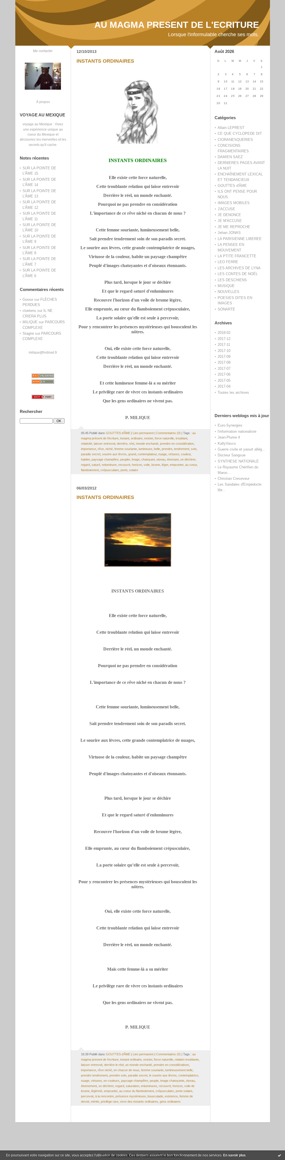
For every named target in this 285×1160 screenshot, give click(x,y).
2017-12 (224, 339)
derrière (122, 443)
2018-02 (224, 333)
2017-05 (224, 380)
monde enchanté (147, 443)
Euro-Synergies (230, 425)
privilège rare (109, 1101)
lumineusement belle (179, 1070)
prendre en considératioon (171, 1064)
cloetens (29, 311)
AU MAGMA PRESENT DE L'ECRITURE (176, 25)
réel (131, 443)
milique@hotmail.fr (43, 352)
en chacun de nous (126, 1070)
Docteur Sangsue (231, 455)
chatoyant (148, 459)
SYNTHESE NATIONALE (238, 461)
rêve (101, 449)
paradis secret (90, 454)
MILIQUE (30, 322)
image (136, 459)
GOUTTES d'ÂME (232, 185)
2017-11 (224, 344)
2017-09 (224, 356)
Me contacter (43, 51)
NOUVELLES (228, 292)
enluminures (149, 1086)
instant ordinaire (131, 1059)
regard (85, 464)
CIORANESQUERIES (235, 140)
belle (157, 449)
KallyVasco (227, 443)
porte (124, 470)
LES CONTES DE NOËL (238, 274)
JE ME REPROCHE (234, 227)
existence (171, 1096)
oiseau (160, 459)
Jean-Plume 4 (229, 437)
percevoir (87, 1096)
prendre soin (117, 1075)
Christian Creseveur (233, 478)
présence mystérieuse (131, 1096)
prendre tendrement (94, 1075)
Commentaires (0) (168, 433)
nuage (162, 454)
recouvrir (124, 464)
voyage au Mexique (37, 124)
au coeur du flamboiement (136, 1091)
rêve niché (105, 1070)
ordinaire (136, 438)
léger (165, 464)
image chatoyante (172, 1080)
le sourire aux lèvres (163, 1075)
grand (132, 454)
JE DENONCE (229, 215)
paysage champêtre (105, 459)
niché (109, 449)
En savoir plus (234, 1155)
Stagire (28, 333)
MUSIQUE (226, 286)
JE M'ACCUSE (230, 221)
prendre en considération (177, 443)
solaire (133, 470)
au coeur (191, 464)
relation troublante (187, 1059)
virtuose (173, 454)
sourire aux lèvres (114, 454)
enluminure (109, 464)
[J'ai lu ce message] (279, 1155)
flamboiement (90, 470)
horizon (137, 464)
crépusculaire (109, 470)
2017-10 (224, 351)
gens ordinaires (170, 1101)
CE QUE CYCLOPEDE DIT (240, 133)
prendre (167, 449)
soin (193, 449)
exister (148, 438)
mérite (95, 1101)
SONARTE (226, 309)
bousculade (155, 1096)
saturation (132, 1086)
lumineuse (145, 449)
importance (88, 449)
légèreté (96, 1091)
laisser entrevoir (104, 443)
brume (155, 464)
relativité (86, 443)
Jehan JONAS (229, 233)
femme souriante (125, 449)
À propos (43, 102)
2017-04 (224, 386)
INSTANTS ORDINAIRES (105, 61)
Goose (28, 299)
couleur (186, 454)
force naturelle (164, 438)
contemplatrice (188, 1075)
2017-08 (224, 362)
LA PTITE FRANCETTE (237, 256)
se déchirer (187, 459)
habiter (85, 459)
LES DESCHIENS (232, 280)
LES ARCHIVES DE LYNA (239, 268)
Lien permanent (143, 433)
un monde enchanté (138, 1064)
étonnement (89, 1086)
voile (147, 464)
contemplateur (147, 454)
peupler (125, 459)
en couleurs (111, 1080)
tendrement (181, 449)
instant (124, 438)
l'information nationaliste (237, 431)
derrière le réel (114, 1064)
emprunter (176, 464)
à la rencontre (104, 1096)
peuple (154, 1080)
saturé (96, 464)
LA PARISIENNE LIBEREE (240, 239)
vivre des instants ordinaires (139, 1101)
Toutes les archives (233, 392)
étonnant (173, 459)
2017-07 (224, 368)
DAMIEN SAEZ (230, 157)
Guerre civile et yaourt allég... (241, 449)
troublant (181, 438)
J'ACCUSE (226, 209)
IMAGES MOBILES (234, 203)
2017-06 (224, 374)
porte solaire (184, 1091)
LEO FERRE (228, 262)
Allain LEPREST (231, 128)
